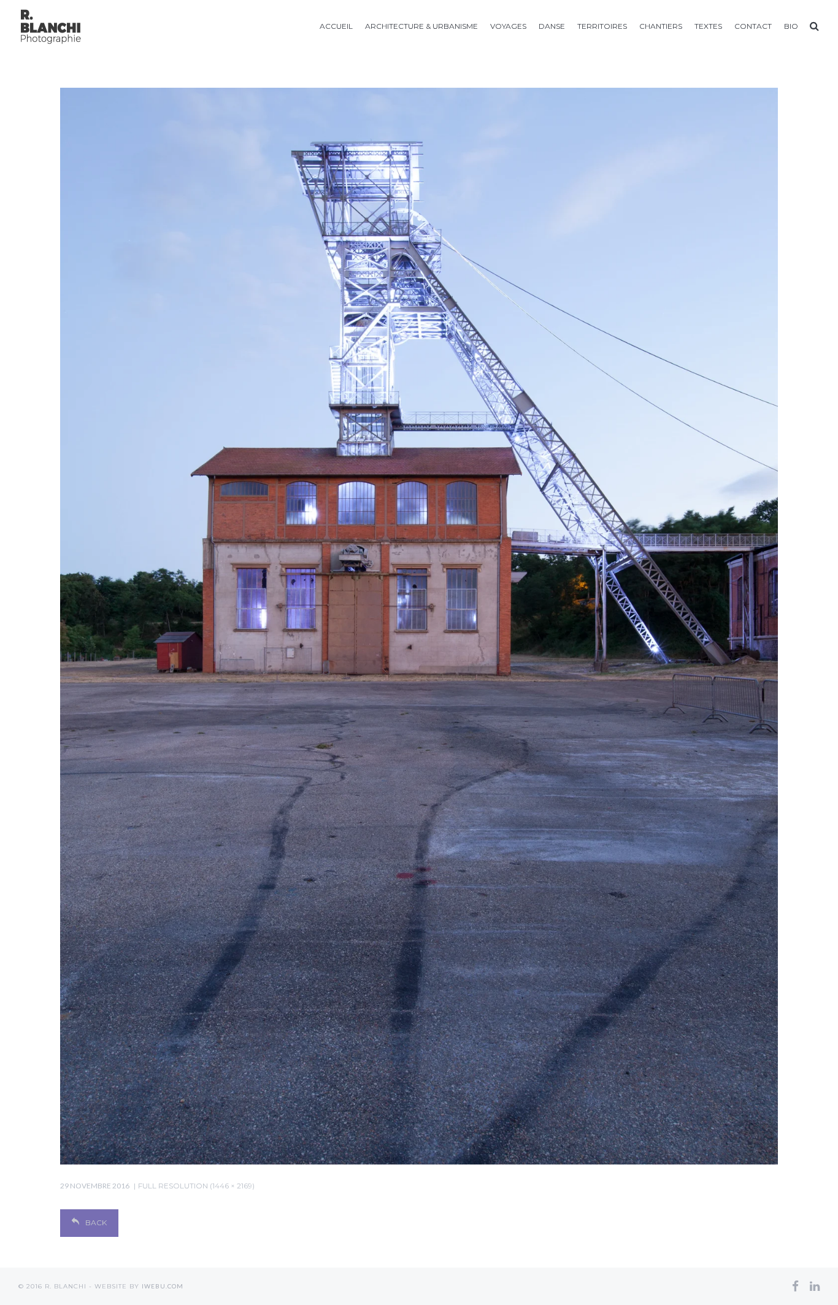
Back (96, 1222)
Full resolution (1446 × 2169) (196, 1185)
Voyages (508, 26)
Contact (753, 26)
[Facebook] (795, 1286)
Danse (552, 26)
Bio (791, 26)
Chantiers (660, 26)
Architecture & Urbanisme (421, 26)
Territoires (602, 26)
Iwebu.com (162, 1286)
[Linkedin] (815, 1286)
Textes (708, 26)
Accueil (336, 26)
